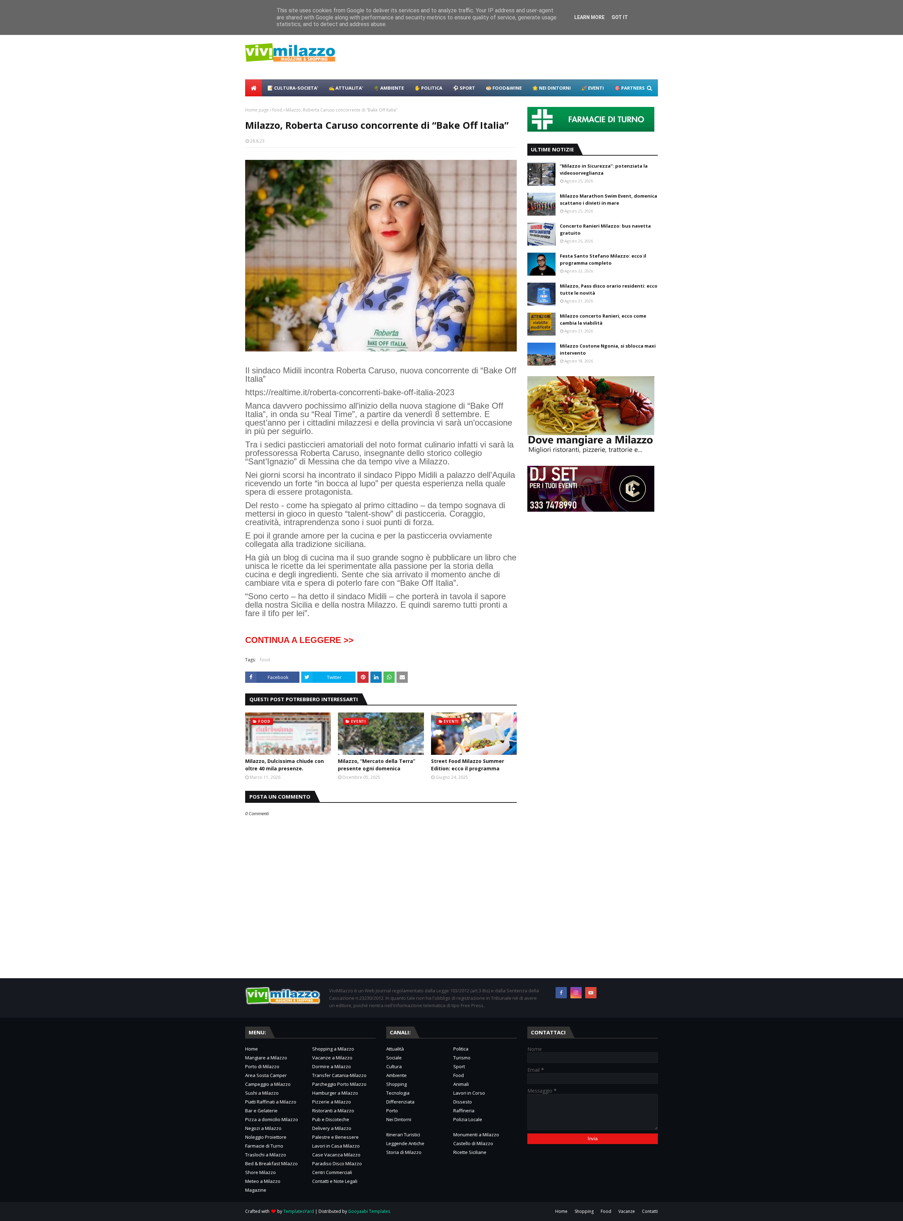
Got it (620, 17)
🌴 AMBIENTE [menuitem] (389, 88)
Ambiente (396, 1075)
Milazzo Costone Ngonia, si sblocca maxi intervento (608, 349)
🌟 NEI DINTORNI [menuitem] (551, 88)
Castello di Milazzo (473, 1143)
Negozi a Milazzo (263, 1128)
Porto (392, 1110)
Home (251, 1049)
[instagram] (576, 992)
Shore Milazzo (260, 1172)
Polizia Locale (467, 1119)
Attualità (395, 1049)
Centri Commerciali (332, 1172)
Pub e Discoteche (330, 1119)
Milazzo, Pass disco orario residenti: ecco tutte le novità (608, 289)
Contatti (650, 1211)
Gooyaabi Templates (369, 1211)
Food (458, 1075)
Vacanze (626, 1211)
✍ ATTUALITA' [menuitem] (346, 88)
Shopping (396, 1084)
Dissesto (462, 1102)
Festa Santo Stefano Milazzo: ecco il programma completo (603, 259)
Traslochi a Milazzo (265, 1154)
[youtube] (590, 992)
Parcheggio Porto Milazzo (339, 1084)
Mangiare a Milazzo (266, 1057)
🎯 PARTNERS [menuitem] (629, 88)
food (277, 110)
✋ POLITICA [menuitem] (428, 88)
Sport (459, 1066)
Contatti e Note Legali (334, 1181)
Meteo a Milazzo (262, 1181)
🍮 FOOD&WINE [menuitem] (504, 88)
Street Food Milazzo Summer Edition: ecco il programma (467, 765)
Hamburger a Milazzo (335, 1093)
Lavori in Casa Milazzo (336, 1146)
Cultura (394, 1066)
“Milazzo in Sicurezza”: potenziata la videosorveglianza (604, 169)
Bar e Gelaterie (261, 1110)
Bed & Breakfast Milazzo (271, 1163)
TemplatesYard (298, 1211)
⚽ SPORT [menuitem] (464, 88)
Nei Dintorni (398, 1119)
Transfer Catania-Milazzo (339, 1075)
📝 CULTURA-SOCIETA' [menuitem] (292, 88)
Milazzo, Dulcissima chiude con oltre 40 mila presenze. (284, 765)
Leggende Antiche (405, 1143)
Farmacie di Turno (264, 1146)
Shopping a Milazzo (333, 1049)
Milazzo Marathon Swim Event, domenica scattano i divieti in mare (608, 199)
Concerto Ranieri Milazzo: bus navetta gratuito (605, 229)
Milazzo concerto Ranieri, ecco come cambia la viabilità (603, 319)
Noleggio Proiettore (265, 1137)
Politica (460, 1049)
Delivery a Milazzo (331, 1128)
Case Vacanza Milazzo (336, 1154)
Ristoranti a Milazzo (333, 1110)
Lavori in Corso (469, 1093)
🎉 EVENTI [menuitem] (592, 88)
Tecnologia (398, 1093)
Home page (257, 110)
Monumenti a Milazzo (476, 1134)
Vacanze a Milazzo (332, 1057)
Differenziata (400, 1102)
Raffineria (463, 1110)
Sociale (394, 1057)
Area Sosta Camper (266, 1075)
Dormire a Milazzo (331, 1066)
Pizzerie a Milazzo (331, 1102)
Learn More (589, 17)
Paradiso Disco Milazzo (337, 1163)
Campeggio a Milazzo (268, 1084)
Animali (461, 1084)
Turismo (462, 1057)
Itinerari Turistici (403, 1134)
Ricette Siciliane (469, 1152)
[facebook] (561, 992)
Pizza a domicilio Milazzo (271, 1119)
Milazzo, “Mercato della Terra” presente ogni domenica (376, 765)
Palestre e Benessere (335, 1137)
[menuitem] (253, 87)
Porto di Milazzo (262, 1066)
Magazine (255, 1190)
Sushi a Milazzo (262, 1093)
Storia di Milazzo (404, 1152)
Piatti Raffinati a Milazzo (270, 1102)
